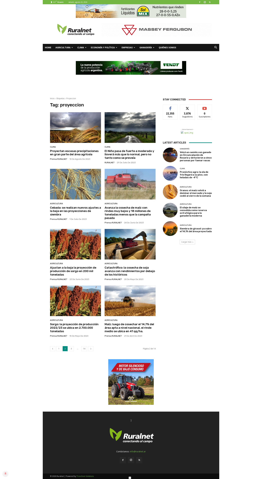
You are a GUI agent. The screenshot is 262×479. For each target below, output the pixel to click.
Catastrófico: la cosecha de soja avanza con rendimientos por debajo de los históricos (130, 271)
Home (48, 47)
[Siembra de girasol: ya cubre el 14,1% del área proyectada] (170, 228)
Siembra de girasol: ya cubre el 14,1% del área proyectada (196, 230)
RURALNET (109, 162)
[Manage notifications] (5, 473)
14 (84, 348)
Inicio (52, 98)
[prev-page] (52, 348)
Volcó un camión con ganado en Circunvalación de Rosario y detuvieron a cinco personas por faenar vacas (196, 156)
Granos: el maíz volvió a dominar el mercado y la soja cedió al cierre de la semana (196, 193)
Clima (80, 47)
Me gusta (170, 107)
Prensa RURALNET (58, 159)
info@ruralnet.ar (138, 451)
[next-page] (90, 348)
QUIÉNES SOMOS (167, 47)
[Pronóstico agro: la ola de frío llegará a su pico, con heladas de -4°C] (170, 173)
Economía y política (103, 47)
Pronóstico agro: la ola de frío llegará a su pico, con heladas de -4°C (194, 175)
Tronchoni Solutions (85, 476)
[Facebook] (199, 2)
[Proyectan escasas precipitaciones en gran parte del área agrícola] (75, 127)
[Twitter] (209, 2)
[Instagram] (204, 2)
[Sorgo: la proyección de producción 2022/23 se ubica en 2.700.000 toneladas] (75, 301)
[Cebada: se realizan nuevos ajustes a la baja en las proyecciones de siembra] (75, 184)
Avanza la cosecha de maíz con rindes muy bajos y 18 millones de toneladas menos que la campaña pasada (128, 213)
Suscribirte (204, 107)
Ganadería (145, 47)
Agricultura (63, 47)
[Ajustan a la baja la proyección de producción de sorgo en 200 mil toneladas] (75, 244)
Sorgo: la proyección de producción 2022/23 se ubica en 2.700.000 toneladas (74, 327)
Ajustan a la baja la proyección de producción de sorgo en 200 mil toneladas (73, 271)
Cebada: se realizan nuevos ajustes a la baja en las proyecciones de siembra (75, 211)
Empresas (127, 47)
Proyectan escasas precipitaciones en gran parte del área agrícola (74, 152)
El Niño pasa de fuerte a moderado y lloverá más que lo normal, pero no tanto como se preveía (129, 154)
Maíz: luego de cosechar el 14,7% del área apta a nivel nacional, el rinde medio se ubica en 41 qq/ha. (129, 327)
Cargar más (186, 242)
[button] (215, 47)
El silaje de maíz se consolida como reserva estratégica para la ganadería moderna (193, 211)
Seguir (187, 107)
